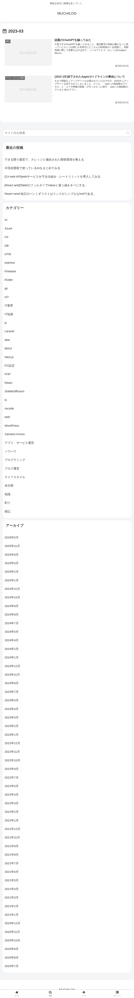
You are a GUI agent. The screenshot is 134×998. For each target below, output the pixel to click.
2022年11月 (12, 751)
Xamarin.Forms (15, 434)
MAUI (8, 348)
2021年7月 (12, 863)
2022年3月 (12, 803)
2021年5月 (12, 880)
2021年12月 (12, 829)
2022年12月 (12, 743)
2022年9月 (12, 769)
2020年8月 (12, 957)
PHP (8, 374)
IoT (7, 297)
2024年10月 (12, 597)
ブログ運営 (12, 468)
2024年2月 (12, 649)
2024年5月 (12, 631)
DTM (8, 254)
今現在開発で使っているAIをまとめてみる (32, 168)
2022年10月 (12, 760)
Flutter (9, 279)
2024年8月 (12, 614)
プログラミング (15, 460)
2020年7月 (12, 966)
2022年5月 (12, 786)
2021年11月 (12, 837)
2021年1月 (12, 914)
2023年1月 (12, 734)
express (10, 262)
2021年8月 (12, 854)
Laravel (9, 331)
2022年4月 (12, 794)
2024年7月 (12, 623)
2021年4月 (12, 889)
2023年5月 (12, 700)
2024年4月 (12, 640)
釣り (7, 502)
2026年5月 (12, 537)
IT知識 (9, 314)
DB (7, 245)
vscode (9, 408)
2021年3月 (12, 897)
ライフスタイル (15, 477)
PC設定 (10, 365)
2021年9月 (12, 846)
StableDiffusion (14, 391)
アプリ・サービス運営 (19, 443)
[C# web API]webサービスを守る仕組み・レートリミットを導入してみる (52, 176)
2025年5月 (12, 563)
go (6, 288)
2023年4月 (12, 709)
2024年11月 (12, 588)
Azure (8, 228)
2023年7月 (12, 691)
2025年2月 (12, 571)
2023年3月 (12, 717)
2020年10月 (12, 940)
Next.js (9, 357)
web (7, 417)
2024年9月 (12, 606)
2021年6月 (12, 871)
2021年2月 (12, 906)
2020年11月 (12, 932)
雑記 (7, 511)
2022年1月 (12, 820)
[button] (128, 133)
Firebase (10, 271)
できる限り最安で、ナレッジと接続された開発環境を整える (44, 159)
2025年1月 (12, 580)
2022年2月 (12, 811)
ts (6, 400)
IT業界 (9, 305)
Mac (7, 340)
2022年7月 (12, 777)
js (6, 322)
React (8, 382)
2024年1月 (12, 657)
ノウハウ (10, 451)
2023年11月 (12, 674)
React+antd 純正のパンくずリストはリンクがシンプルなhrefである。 (50, 193)
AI (6, 219)
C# (6, 237)
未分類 (9, 485)
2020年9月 (12, 949)
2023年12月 (12, 666)
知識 (7, 494)
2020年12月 (12, 923)
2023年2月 (12, 726)
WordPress (12, 425)
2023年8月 (12, 683)
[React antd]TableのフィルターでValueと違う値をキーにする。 (46, 185)
